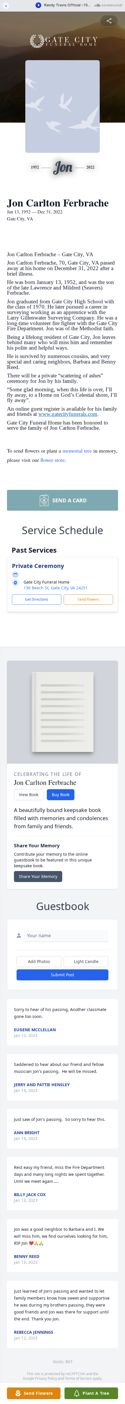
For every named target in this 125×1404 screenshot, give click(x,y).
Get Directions (36, 599)
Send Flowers (88, 599)
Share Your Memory (38, 876)
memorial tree (77, 450)
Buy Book (60, 794)
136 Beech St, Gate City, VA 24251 (56, 588)
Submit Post (62, 974)
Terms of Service (78, 1378)
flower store (52, 459)
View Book (28, 794)
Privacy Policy (46, 1378)
